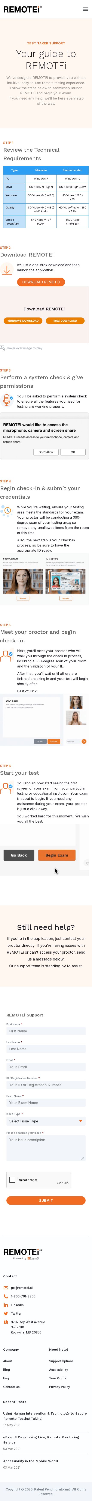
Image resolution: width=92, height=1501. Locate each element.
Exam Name (15, 1096)
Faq (6, 1378)
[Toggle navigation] (85, 9)
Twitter (16, 1313)
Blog (6, 1369)
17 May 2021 (11, 1425)
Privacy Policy (59, 1387)
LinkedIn (17, 1305)
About (7, 1361)
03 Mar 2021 (11, 1449)
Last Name (14, 1042)
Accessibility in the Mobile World (30, 1461)
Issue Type (14, 1114)
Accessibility (58, 1369)
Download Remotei (41, 282)
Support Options (61, 1361)
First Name (14, 1024)
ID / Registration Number (23, 1078)
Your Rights (57, 1378)
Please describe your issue (25, 1132)
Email (10, 1060)
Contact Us (11, 1387)
